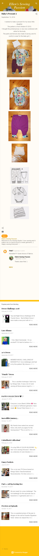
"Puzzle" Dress (8, 374)
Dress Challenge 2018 (10, 308)
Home (6, 549)
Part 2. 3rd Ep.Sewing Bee (12, 484)
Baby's (4, 236)
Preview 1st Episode (10, 506)
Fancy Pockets (7, 462)
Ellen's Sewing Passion (19, 5)
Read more (33, 325)
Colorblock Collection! (11, 440)
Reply (11, 267)
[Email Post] (3, 232)
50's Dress (6, 352)
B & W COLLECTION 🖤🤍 (13, 396)
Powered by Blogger (21, 552)
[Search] (36, 4)
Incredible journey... (10, 418)
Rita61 (11, 251)
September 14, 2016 (19, 251)
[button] (36, 14)
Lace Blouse (7, 330)
